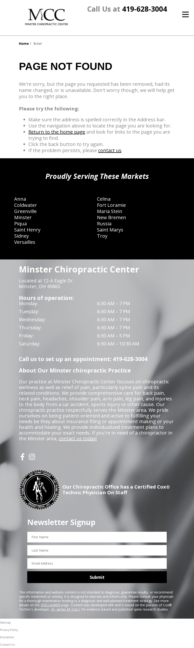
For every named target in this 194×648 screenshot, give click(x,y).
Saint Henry (27, 230)
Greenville (25, 211)
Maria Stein (109, 211)
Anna (20, 199)
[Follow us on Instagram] (31, 458)
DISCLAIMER (50, 605)
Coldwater (25, 205)
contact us (109, 150)
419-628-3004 (144, 9)
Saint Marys (110, 230)
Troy (102, 236)
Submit (97, 577)
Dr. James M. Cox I (65, 609)
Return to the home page (56, 132)
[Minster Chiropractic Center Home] (47, 17)
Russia (104, 223)
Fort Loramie (111, 205)
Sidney (21, 236)
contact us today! (78, 438)
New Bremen (111, 217)
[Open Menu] (185, 14)
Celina (103, 199)
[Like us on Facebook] (22, 458)
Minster (23, 217)
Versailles (24, 242)
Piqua (20, 223)
